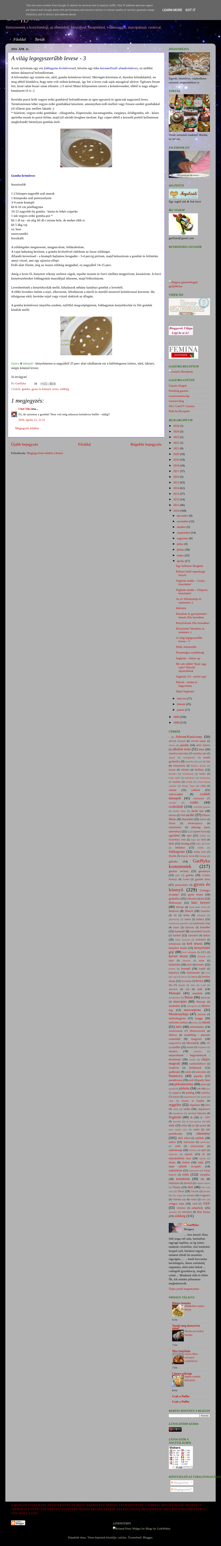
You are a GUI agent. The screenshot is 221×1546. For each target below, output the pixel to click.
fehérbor (180, 847)
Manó (188, 997)
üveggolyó (204, 1195)
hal (202, 898)
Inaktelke (205, 911)
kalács (200, 919)
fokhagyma (177, 852)
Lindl (203, 985)
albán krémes (203, 745)
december (183, 515)
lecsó (207, 972)
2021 (176, 448)
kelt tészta (194, 943)
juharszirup (174, 919)
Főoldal (19, 39)
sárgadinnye (178, 1113)
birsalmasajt (187, 774)
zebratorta (187, 1212)
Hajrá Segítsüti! (185, 691)
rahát (171, 1101)
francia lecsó (187, 856)
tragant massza (203, 1183)
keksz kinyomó (182, 939)
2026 (176, 425)
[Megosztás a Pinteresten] (54, 383)
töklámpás (174, 1183)
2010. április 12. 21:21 (31, 419)
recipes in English (193, 1100)
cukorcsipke (176, 794)
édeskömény (175, 827)
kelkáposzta (175, 943)
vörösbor (181, 1208)
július (180, 544)
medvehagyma (177, 1018)
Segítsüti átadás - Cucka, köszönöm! (190, 582)
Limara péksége (182, 1373)
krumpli (185, 968)
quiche (204, 1097)
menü (206, 1022)
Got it (190, 10)
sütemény (203, 1133)
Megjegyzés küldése (27, 428)
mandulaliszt (174, 997)
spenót (202, 1125)
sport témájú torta (178, 1129)
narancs (173, 1051)
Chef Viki (24, 408)
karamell (180, 931)
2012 (176, 499)
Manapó (175, 993)
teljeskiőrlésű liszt (180, 1158)
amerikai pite (199, 753)
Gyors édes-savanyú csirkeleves (191, 1357)
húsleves (174, 911)
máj (187, 989)
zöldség (64, 389)
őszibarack (195, 1067)
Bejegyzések (180, 1482)
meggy (199, 1018)
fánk (171, 843)
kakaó (188, 919)
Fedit (207, 843)
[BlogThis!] (45, 383)
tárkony (192, 1150)
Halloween (175, 902)
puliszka (206, 1092)
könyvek (186, 960)
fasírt (198, 843)
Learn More (172, 10)
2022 (176, 442)
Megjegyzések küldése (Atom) (45, 453)
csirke (194, 802)
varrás (194, 1199)
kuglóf (202, 968)
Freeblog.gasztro (178, 390)
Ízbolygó (201, 915)
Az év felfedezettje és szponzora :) (188, 600)
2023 (176, 437)
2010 (176, 510)
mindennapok (176, 1031)
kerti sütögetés (189, 952)
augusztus (183, 538)
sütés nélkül (184, 1138)
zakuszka (173, 1212)
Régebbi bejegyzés (146, 444)
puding (190, 1092)
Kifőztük (202, 956)
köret (201, 960)
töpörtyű (188, 1183)
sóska (184, 1125)
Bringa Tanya (188, 786)
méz (179, 1027)
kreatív (200, 964)
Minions (173, 1035)
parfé (191, 1080)
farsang (185, 843)
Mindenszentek (197, 1031)
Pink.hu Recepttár (179, 411)
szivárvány (205, 1142)
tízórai (186, 1162)
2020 (176, 454)
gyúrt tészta (195, 894)
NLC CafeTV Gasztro (182, 406)
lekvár (184, 976)
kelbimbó (200, 939)
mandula (197, 993)
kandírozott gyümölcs (178, 923)
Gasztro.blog (176, 401)
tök (202, 1179)
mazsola (202, 1014)
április (181, 561)
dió (192, 815)
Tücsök (195, 1191)
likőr (193, 985)
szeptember (184, 532)
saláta (187, 1109)
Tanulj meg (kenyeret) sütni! (186, 1327)
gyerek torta (202, 879)
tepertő (202, 1158)
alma (201, 749)
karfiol (177, 935)
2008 (176, 722)
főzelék (172, 856)
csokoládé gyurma (201, 807)
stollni (196, 1129)
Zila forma (203, 1211)
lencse (194, 976)
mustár (190, 1047)
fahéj (203, 839)
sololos (122, 1537)
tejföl (203, 1150)
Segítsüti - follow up (188, 658)
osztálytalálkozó (197, 1063)
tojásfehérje (175, 1170)
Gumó (186, 879)
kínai (171, 960)
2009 (176, 716)
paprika (198, 1076)
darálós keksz (179, 811)
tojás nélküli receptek (185, 1166)
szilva (172, 1142)
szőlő (177, 1146)
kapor (176, 927)
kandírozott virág (201, 923)
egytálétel (174, 835)
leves (55, 389)
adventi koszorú (177, 741)
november (183, 521)
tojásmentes (194, 1170)
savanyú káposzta (197, 1113)
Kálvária (181, 608)
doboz (203, 819)
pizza (207, 1088)
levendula (187, 981)
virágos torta (176, 1203)
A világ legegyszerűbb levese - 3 (189, 639)
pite (199, 1088)
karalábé (205, 927)
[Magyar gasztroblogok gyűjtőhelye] (189, 286)
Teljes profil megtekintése (184, 1288)
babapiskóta (179, 765)
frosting (202, 856)
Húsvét (189, 911)
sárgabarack (204, 1109)
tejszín (188, 1154)
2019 (176, 459)
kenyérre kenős (178, 948)
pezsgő (172, 1088)
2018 (176, 465)
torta (185, 1174)
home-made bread (197, 907)
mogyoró (196, 1039)
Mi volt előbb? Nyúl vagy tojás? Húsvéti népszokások (191, 667)
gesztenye (204, 871)
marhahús (174, 1005)
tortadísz (205, 1174)
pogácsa (177, 1092)
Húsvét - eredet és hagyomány (186, 684)
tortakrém (183, 1179)
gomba (26, 389)
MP (208, 1043)
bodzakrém (190, 778)
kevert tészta (178, 956)
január (181, 709)
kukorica (174, 972)
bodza (202, 773)
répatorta (195, 1104)
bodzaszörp (205, 778)
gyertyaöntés (181, 885)
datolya (172, 815)
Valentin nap (179, 1199)
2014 (176, 488)
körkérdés (174, 964)
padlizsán (174, 1071)
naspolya (198, 1051)
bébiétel (185, 769)
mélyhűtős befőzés (178, 1022)
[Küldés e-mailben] (42, 383)
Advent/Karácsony (188, 737)
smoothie (177, 1121)
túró (190, 1187)
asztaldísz (189, 761)
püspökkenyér (190, 1097)
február (181, 704)
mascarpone (192, 1010)
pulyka (175, 1096)
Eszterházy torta (177, 839)
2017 (176, 471)
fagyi (193, 839)
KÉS (203, 952)
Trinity (176, 1187)
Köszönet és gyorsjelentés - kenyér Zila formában (192, 615)
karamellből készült (200, 931)
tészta (172, 1162)
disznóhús (187, 819)
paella (188, 1072)
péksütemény (183, 1084)
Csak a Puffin (180, 1396)
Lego (174, 976)
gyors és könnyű (41, 389)
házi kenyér (200, 902)
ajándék (184, 745)
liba (170, 985)
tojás (200, 1162)
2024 (176, 431)
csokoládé (176, 806)
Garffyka (193, 1225)
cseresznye (198, 798)
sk (191, 1117)
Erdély (203, 835)
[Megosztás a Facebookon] (51, 383)
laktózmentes (193, 972)
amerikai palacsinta (178, 753)
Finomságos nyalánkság (190, 652)
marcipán (180, 1001)
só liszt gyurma (193, 1121)
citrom (172, 790)
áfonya (172, 745)
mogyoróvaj (175, 1043)
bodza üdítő (174, 778)
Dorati (172, 823)
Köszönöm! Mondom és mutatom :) (190, 630)
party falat (204, 1080)
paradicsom (175, 1080)
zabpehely (197, 1207)
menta (195, 1022)
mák (199, 989)
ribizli (175, 1109)
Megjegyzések (182, 1489)
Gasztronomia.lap (179, 396)
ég (188, 831)
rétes (207, 1105)
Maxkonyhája (178, 1014)
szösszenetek (197, 1146)
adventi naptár (198, 741)
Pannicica (176, 1076)
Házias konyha (181, 1303)
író (175, 915)
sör (193, 1125)
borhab (189, 782)
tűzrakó (206, 1191)
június (181, 549)
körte (189, 964)
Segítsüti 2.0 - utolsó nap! (191, 676)
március (182, 698)
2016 (176, 476)
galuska (173, 861)
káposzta (189, 927)
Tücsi (180, 1191)
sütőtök (199, 1138)
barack (172, 769)
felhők (201, 847)
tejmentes (173, 1154)
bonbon (177, 781)
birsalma (173, 774)
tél (203, 1154)
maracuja (205, 997)
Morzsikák (193, 1043)
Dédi (183, 815)
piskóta (184, 1088)
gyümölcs (174, 898)
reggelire (175, 1105)
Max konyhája (181, 1351)
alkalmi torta (181, 749)
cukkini (195, 790)
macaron (173, 989)
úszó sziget (177, 1195)
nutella (192, 1059)
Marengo (200, 1001)
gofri (177, 875)
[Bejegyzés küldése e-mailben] (35, 383)
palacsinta (201, 1072)
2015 (176, 482)
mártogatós (192, 1006)
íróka (186, 915)
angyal (172, 757)
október (182, 527)
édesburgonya (195, 823)
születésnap (175, 1150)
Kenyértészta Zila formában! (193, 623)
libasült (181, 985)
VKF (206, 1203)
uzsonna (190, 1195)
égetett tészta (199, 831)
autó (200, 761)
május (181, 555)
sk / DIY (205, 1117)
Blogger (147, 1537)
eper (189, 835)
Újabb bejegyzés (24, 444)
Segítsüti (175, 1117)
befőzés (199, 769)
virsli (194, 1203)
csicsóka (172, 802)
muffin (176, 1047)
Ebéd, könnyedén (186, 646)
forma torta (200, 851)
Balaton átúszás (198, 765)
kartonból (193, 935)
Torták (40, 39)
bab (208, 761)
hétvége (180, 907)
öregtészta (174, 1067)
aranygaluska (189, 757)
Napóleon (202, 1047)
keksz (206, 935)
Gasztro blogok (178, 385)
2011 (176, 505)
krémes (172, 968)
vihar (204, 1199)
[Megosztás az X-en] (48, 383)
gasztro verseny (179, 871)
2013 (176, 493)
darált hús (197, 811)
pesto (203, 1084)
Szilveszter (189, 1142)
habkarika (192, 898)
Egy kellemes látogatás (189, 565)
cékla (203, 785)
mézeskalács (197, 1026)
